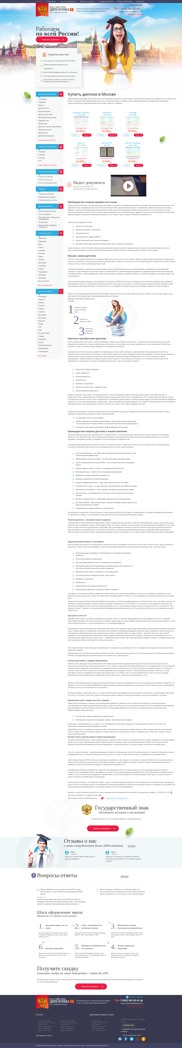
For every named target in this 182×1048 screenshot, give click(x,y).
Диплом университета (46, 136)
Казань (41, 342)
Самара (41, 336)
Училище (42, 155)
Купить (86, 135)
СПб (40, 327)
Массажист (42, 263)
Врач (40, 244)
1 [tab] (102, 864)
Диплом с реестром (45, 114)
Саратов (42, 312)
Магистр (41, 105)
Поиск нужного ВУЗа (46, 140)
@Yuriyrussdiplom (136, 5)
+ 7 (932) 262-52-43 (128, 8)
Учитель (41, 259)
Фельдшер (42, 278)
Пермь (41, 324)
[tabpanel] (84, 857)
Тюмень (41, 308)
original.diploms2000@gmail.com (131, 12)
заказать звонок (135, 14)
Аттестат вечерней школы (48, 183)
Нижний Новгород (45, 345)
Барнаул (42, 299)
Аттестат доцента (45, 214)
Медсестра (42, 238)
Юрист (41, 256)
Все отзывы (131, 846)
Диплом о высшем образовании (50, 126)
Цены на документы (68, 1)
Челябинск (42, 339)
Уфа (40, 330)
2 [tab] (105, 864)
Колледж (42, 158)
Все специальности (45, 285)
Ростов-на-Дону (44, 333)
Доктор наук (43, 123)
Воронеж (42, 321)
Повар (41, 247)
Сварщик (42, 250)
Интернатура (43, 222)
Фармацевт (43, 241)
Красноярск (43, 296)
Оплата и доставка (124, 1)
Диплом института (45, 130)
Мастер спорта (44, 281)
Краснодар (42, 315)
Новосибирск (43, 351)
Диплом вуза (43, 133)
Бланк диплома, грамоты (47, 211)
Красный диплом (44, 111)
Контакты (140, 1)
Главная (39, 1)
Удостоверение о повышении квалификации (49, 218)
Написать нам (128, 1025)
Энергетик (42, 266)
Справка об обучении (46, 194)
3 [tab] (107, 864)
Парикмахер (43, 272)
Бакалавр (42, 102)
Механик (42, 253)
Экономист (42, 275)
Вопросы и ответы (87, 1)
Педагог (41, 269)
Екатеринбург (43, 348)
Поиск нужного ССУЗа (47, 165)
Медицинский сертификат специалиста (48, 226)
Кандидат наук (44, 120)
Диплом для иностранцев (47, 117)
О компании (51, 1)
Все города (42, 356)
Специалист (43, 99)
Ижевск (41, 302)
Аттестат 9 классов (45, 180)
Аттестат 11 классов (46, 177)
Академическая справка (47, 197)
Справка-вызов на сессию (48, 200)
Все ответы (124, 876)
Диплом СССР (44, 108)
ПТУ (40, 161)
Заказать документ (51, 39)
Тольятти (42, 305)
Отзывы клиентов (106, 1)
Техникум (42, 152)
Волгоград (42, 318)
